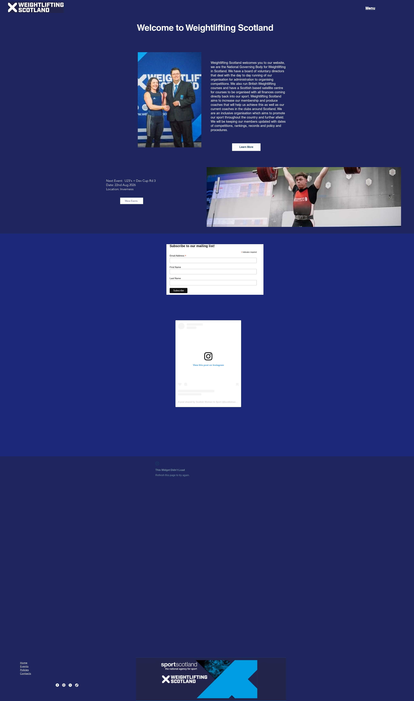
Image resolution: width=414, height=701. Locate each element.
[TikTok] (77, 685)
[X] (70, 685)
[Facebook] (57, 685)
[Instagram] (64, 685)
